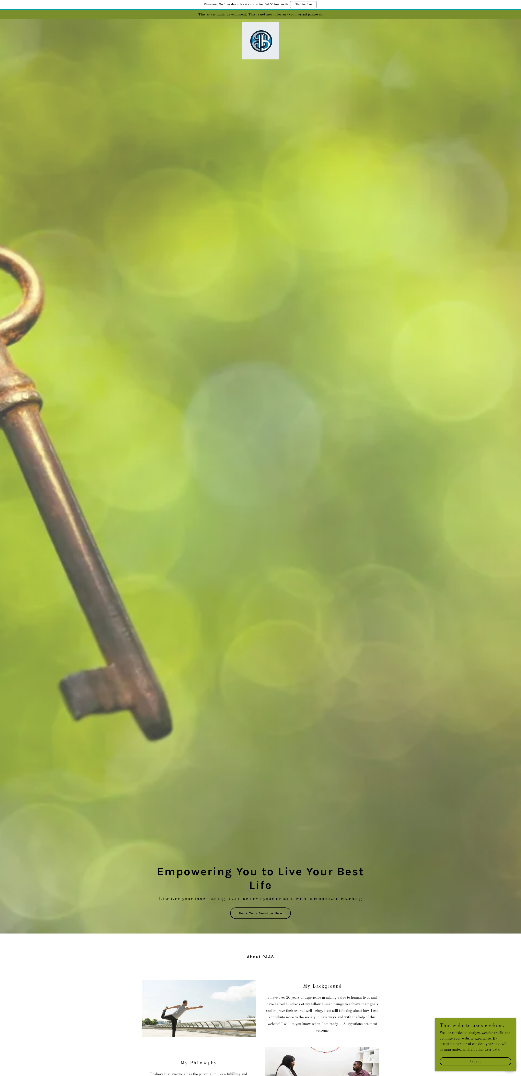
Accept (475, 1061)
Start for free (303, 4)
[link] (260, 24)
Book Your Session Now (260, 913)
